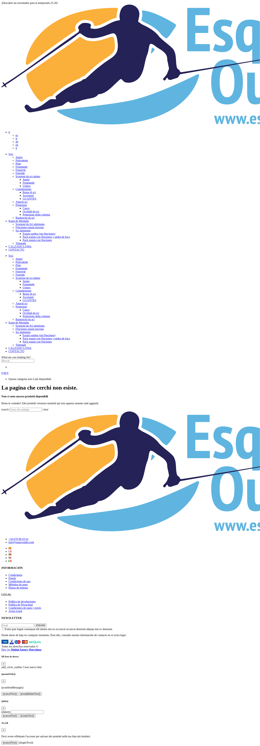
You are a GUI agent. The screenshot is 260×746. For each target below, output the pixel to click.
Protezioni (21, 205)
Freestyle (21, 170)
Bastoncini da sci (25, 217)
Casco (26, 208)
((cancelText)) (10, 694)
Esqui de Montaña (18, 220)
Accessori (28, 195)
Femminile (21, 166)
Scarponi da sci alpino (28, 176)
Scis (10, 154)
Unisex (27, 185)
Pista (18, 163)
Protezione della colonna (36, 214)
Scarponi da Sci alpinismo (30, 224)
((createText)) (27, 715)
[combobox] (17, 361)
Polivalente (22, 160)
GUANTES (29, 198)
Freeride (20, 173)
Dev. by (21, 649)
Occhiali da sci (31, 211)
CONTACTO (16, 249)
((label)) (5, 711)
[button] (4, 373)
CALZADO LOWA (19, 246)
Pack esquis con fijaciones (37, 240)
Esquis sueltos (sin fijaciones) (39, 233)
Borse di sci (29, 192)
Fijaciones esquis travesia (30, 227)
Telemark (21, 243)
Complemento (23, 189)
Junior (19, 157)
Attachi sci (21, 201)
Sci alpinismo (23, 230)
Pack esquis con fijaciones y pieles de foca (46, 236)
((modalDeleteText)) (30, 694)
